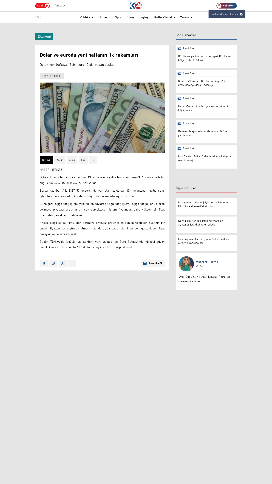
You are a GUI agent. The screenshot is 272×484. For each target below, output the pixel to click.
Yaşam (184, 17)
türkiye (46, 160)
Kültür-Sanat (163, 17)
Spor (118, 17)
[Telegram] (44, 263)
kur (83, 160)
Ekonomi (104, 17)
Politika (85, 17)
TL (92, 160)
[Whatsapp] (53, 263)
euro (72, 160)
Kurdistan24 (155, 263)
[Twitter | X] (63, 263)
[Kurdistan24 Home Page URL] (136, 5)
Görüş (131, 17)
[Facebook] (72, 263)
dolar (60, 160)
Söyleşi (144, 17)
